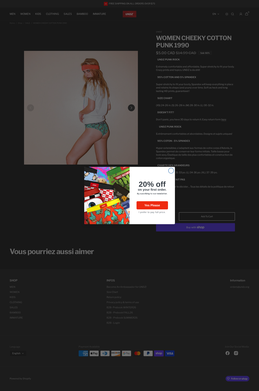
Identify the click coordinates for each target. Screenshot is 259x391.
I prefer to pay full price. (152, 212)
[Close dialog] (171, 170)
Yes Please (152, 205)
